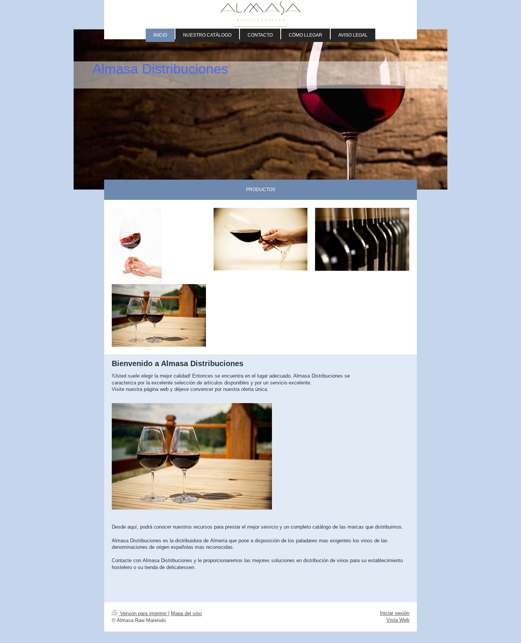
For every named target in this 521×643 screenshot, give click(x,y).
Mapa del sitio (186, 613)
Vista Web (397, 620)
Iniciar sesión (394, 613)
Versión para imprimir (143, 613)
